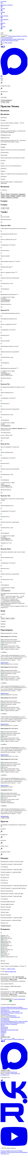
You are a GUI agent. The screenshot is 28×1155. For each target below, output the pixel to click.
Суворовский (13, 1024)
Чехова (5, 1021)
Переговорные (12, 36)
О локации (3, 39)
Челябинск (3, 1031)
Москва (3, 1025)
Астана (2, 1034)
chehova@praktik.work (10, 971)
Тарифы (19, 39)
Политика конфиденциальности (9, 1007)
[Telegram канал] (2, 1080)
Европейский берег (13, 1029)
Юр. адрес (20, 1013)
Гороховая (24, 1021)
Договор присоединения (13, 1008)
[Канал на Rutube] (14, 1126)
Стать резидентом (6, 100)
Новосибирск (4, 1028)
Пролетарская (4, 1027)
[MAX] (14, 1069)
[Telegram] (2, 1041)
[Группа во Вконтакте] (14, 1098)
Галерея (14, 39)
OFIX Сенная (18, 1021)
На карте (16, 40)
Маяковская (16, 1022)
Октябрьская (11, 1021)
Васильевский (4, 1022)
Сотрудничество (8, 37)
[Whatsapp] (4, 1041)
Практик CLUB (20, 36)
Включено (9, 39)
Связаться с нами (5, 1037)
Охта (2, 1021)
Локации (3, 36)
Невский (10, 1022)
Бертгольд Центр (5, 1024)
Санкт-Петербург (5, 1020)
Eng (2, 78)
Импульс (22, 1022)
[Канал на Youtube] (14, 1145)
